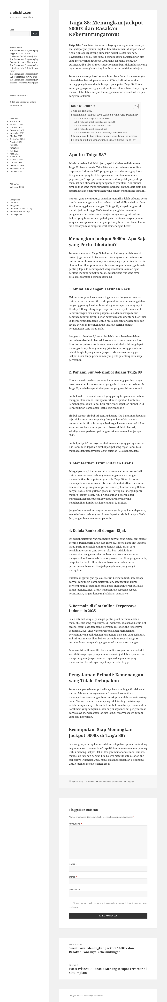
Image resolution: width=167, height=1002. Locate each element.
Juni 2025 (14, 147)
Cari (12, 29)
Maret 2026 (15, 121)
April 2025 (15, 153)
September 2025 (17, 139)
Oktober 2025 (16, 136)
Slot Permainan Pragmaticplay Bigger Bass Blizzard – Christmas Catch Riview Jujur (24, 53)
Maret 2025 (15, 156)
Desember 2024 (17, 165)
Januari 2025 (16, 162)
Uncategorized (16, 214)
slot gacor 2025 (17, 187)
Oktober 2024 (16, 171)
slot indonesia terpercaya (21, 208)
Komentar (75, 823)
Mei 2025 (14, 150)
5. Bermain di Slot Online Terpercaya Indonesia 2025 (102, 132)
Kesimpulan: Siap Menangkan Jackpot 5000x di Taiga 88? (104, 140)
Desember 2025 (17, 130)
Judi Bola (14, 202)
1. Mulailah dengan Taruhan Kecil (94, 118)
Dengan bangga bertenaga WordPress (86, 995)
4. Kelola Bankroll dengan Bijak (92, 129)
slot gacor (14, 205)
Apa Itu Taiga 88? (82, 110)
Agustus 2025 (16, 142)
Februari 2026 (16, 124)
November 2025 (17, 133)
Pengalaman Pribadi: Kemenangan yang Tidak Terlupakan (105, 136)
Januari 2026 (16, 127)
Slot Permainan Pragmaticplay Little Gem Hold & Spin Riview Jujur (24, 68)
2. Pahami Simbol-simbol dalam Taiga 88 (96, 122)
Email (73, 877)
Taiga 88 (130, 781)
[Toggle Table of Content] (134, 106)
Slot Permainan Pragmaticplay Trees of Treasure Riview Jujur (24, 81)
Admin (91, 781)
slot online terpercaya (20, 211)
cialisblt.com (21, 12)
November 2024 (17, 168)
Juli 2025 (14, 145)
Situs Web (74, 889)
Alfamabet (14, 184)
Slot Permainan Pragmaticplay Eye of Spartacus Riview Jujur (24, 75)
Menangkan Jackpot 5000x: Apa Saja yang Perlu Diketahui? (105, 114)
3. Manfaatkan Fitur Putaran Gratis (94, 125)
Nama (73, 864)
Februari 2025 (16, 159)
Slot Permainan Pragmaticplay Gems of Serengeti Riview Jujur (24, 61)
